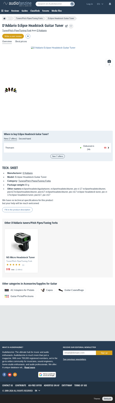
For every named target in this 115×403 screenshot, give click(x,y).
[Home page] (4, 18)
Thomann (9, 147)
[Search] (72, 4)
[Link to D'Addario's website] (66, 26)
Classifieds (35, 10)
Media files (57, 10)
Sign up (104, 353)
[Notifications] (110, 4)
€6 (105, 147)
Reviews (15, 10)
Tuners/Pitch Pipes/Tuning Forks (29, 18)
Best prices (21, 41)
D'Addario (42, 30)
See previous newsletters (74, 359)
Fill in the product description (17, 210)
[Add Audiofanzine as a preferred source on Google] (47, 374)
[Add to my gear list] (71, 26)
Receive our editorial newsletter (79, 347)
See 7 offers (57, 156)
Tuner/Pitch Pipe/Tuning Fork (16, 30)
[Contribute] (28, 36)
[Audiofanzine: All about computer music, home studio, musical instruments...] (17, 3)
